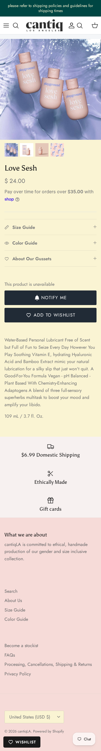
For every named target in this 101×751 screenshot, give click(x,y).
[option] (50, 89)
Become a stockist (21, 645)
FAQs (9, 655)
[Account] (70, 25)
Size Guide (14, 610)
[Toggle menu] (6, 25)
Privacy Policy (17, 674)
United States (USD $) (29, 717)
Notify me (54, 297)
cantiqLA (24, 731)
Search (10, 591)
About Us (13, 600)
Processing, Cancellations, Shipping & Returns (48, 664)
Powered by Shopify (48, 731)
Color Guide (16, 619)
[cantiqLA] (44, 25)
